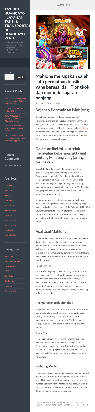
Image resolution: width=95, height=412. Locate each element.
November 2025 (11, 225)
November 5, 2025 (44, 103)
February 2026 (10, 210)
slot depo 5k (9, 281)
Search (8, 72)
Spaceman (8, 286)
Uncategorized (10, 291)
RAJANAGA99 (10, 266)
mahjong (84, 128)
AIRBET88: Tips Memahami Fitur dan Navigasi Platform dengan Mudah (15, 101)
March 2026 (9, 205)
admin (58, 103)
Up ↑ (77, 407)
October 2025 (10, 230)
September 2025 (11, 235)
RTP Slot (8, 271)
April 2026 (9, 201)
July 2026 (8, 191)
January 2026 (10, 215)
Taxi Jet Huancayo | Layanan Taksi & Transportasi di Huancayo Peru (18, 23)
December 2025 (11, 220)
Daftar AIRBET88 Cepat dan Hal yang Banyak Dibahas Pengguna (14, 118)
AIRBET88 (9, 256)
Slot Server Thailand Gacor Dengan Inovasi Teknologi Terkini (15, 128)
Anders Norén (81, 405)
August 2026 (9, 186)
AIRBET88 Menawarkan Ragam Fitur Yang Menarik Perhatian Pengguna (15, 138)
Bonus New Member (12, 261)
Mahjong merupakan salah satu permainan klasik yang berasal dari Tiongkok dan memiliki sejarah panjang (62, 87)
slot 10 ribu (9, 276)
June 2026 (9, 196)
